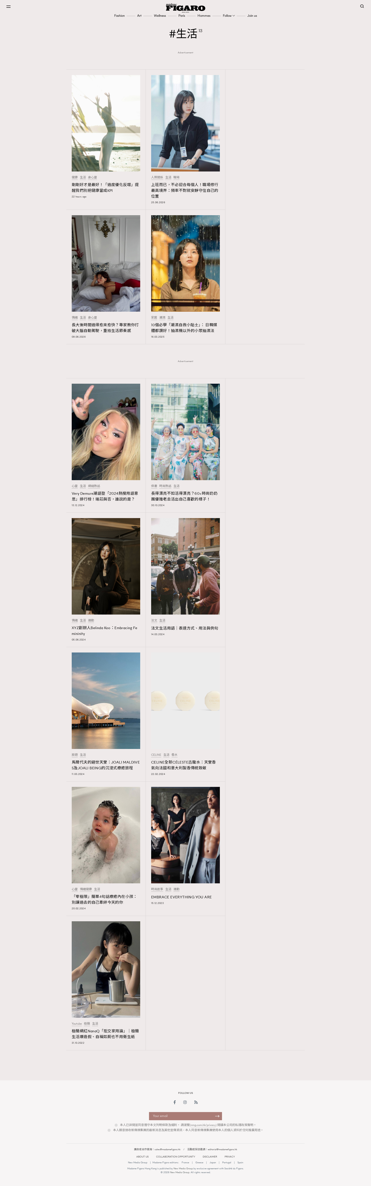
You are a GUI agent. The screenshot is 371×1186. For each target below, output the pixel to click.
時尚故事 (157, 889)
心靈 (75, 486)
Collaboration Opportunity (175, 1156)
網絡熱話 (94, 486)
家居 (154, 318)
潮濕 (162, 318)
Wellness (160, 15)
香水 (175, 755)
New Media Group (137, 1162)
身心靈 (92, 177)
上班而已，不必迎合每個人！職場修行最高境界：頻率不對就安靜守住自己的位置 (184, 190)
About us (142, 1156)
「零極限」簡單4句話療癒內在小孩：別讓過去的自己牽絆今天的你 (104, 899)
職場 (176, 177)
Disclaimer (210, 1156)
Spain (240, 1162)
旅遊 (75, 755)
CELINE (156, 755)
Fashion (119, 15)
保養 (154, 486)
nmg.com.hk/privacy (203, 1125)
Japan (213, 1162)
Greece (199, 1162)
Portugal (226, 1162)
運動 (91, 620)
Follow (227, 15)
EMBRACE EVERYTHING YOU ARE (181, 897)
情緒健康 (86, 889)
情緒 (75, 318)
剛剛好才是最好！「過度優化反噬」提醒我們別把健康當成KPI (105, 187)
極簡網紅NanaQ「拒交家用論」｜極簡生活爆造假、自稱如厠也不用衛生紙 (105, 1033)
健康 (75, 177)
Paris (181, 15)
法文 (154, 620)
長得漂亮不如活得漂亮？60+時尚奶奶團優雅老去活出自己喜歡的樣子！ (184, 496)
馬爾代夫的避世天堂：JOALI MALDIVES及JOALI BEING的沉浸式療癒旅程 (106, 765)
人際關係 (157, 177)
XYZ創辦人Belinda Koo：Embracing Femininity (104, 630)
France (185, 1162)
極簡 (87, 1024)
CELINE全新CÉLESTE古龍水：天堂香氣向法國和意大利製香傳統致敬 (183, 765)
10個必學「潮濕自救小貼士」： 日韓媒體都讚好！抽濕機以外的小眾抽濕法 (184, 327)
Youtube (77, 1024)
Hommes (204, 15)
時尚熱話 (165, 486)
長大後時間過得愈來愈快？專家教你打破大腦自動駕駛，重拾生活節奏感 (105, 327)
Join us (252, 15)
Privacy (230, 1156)
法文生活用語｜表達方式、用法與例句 (184, 628)
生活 (83, 177)
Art (139, 15)
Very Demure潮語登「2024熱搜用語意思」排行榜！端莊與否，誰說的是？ (105, 496)
